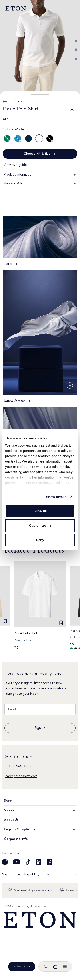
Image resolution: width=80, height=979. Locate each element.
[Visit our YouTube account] (16, 862)
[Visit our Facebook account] (49, 862)
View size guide (15, 165)
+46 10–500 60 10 (18, 766)
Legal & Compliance (19, 829)
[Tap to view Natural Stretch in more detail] (40, 338)
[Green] (7, 138)
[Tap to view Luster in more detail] (40, 243)
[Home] (40, 920)
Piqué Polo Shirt (25, 633)
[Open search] (46, 967)
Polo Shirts (15, 101)
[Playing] (70, 385)
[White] (39, 138)
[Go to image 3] (76, 49)
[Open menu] (65, 967)
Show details (56, 497)
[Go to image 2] (76, 41)
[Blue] (17, 138)
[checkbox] (72, 109)
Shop (8, 801)
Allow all (40, 511)
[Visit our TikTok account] (28, 862)
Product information (18, 174)
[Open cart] (55, 967)
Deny (40, 540)
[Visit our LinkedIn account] (38, 862)
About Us (11, 820)
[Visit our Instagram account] (5, 862)
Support (10, 810)
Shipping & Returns (18, 183)
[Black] (49, 138)
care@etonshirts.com (21, 776)
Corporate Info (16, 839)
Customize (37, 525)
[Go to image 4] (76, 59)
